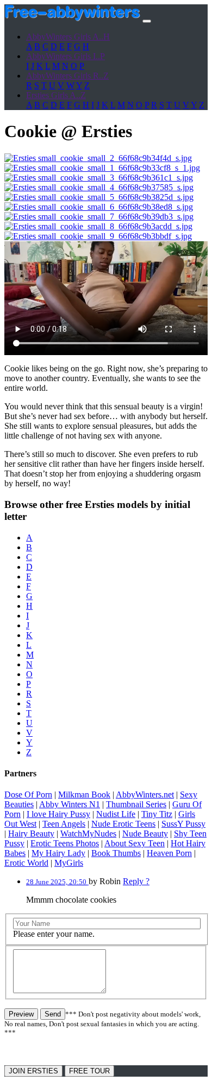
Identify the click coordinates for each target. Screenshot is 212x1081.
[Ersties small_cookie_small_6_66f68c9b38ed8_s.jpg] (98, 206)
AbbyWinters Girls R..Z (67, 75)
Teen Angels (63, 823)
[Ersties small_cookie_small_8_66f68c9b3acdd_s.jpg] (98, 226)
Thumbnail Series (136, 804)
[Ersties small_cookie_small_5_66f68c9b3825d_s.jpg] (99, 197)
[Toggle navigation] (146, 21)
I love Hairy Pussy (58, 814)
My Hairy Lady (58, 853)
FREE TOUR (89, 1071)
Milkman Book (84, 794)
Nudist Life (115, 814)
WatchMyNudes (88, 833)
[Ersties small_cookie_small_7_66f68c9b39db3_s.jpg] (99, 216)
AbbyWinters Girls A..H (68, 36)
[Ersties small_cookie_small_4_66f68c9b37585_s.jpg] (99, 187)
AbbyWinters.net (145, 794)
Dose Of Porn (28, 794)
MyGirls (68, 862)
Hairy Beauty (31, 833)
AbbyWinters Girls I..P (65, 56)
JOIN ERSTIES (33, 1071)
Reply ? (136, 881)
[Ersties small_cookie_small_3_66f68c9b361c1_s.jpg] (98, 177)
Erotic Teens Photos (64, 843)
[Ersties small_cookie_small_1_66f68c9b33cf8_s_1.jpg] (102, 167)
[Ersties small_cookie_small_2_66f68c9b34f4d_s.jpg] (98, 158)
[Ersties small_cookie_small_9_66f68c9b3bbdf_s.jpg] (98, 236)
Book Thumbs (116, 853)
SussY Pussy (183, 823)
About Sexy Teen (134, 843)
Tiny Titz (156, 814)
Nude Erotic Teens (123, 823)
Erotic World (26, 862)
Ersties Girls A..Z (56, 95)
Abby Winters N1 (69, 804)
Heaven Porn (169, 853)
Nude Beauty (145, 833)
